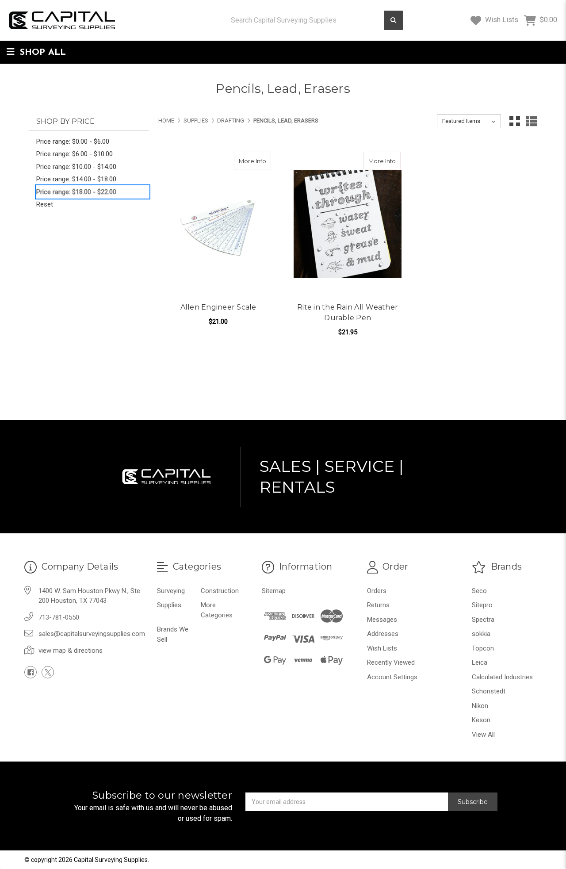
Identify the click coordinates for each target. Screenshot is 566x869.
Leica (479, 662)
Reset (44, 204)
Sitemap (274, 591)
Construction (220, 591)
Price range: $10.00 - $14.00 (76, 167)
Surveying (171, 591)
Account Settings (392, 677)
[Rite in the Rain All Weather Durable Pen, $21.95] (347, 224)
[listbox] (469, 121)
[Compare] (261, 160)
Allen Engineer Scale (218, 307)
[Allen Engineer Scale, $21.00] (218, 224)
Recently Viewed (391, 662)
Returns (378, 605)
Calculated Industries (502, 677)
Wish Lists (500, 19)
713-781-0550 (58, 617)
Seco (479, 591)
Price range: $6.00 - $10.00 (74, 154)
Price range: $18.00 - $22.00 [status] (76, 192)
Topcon (483, 648)
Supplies (169, 605)
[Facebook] (30, 672)
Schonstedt (488, 691)
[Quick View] (244, 160)
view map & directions (70, 651)
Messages (382, 620)
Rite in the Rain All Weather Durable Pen (347, 312)
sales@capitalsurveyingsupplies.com (91, 634)
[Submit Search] (393, 21)
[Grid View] (514, 121)
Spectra (483, 620)
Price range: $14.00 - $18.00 (76, 179)
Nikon (480, 706)
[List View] (531, 121)
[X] (48, 672)
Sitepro (482, 605)
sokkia (481, 634)
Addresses (382, 634)
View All (483, 735)
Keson (481, 720)
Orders (376, 591)
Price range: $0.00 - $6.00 (72, 141)
